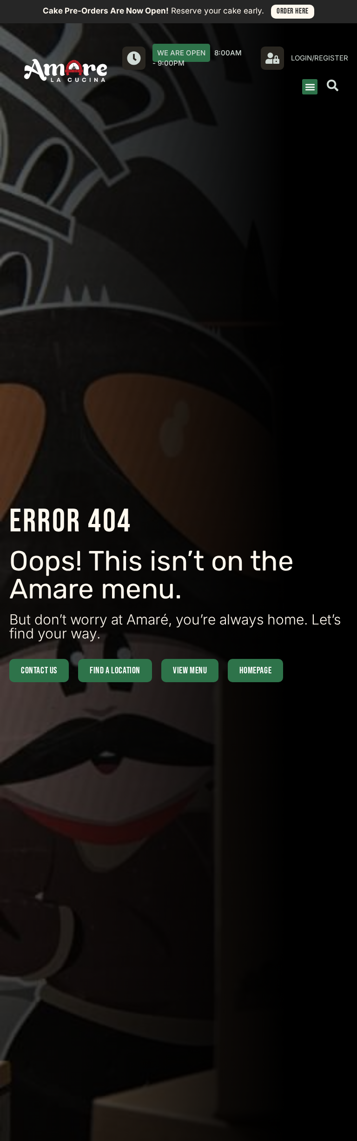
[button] (309, 86)
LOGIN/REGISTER (319, 58)
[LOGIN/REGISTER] (272, 58)
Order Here (292, 11)
